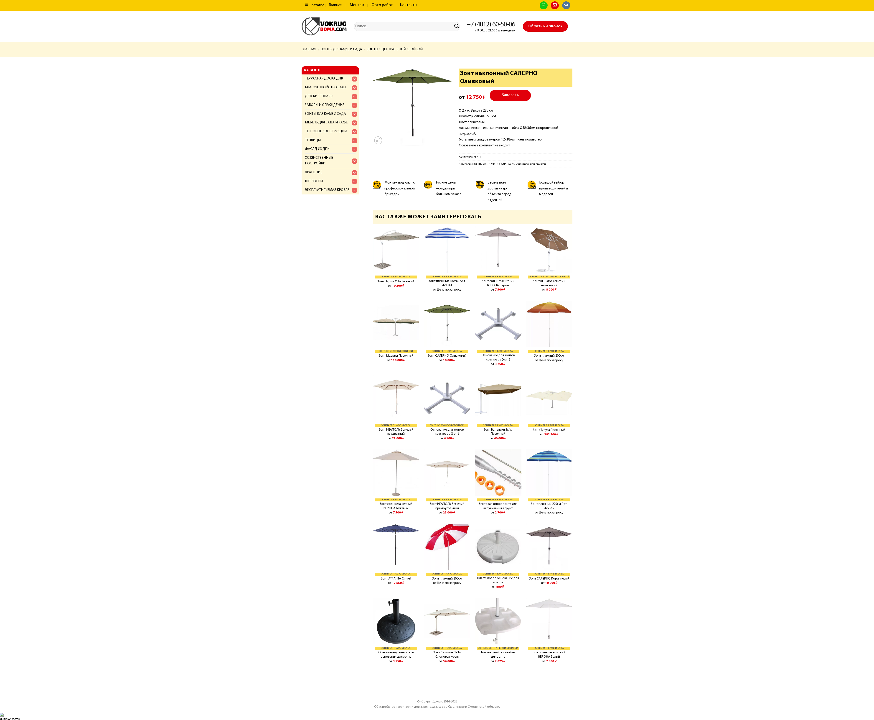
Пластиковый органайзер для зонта (498, 655)
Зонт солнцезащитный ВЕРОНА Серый (498, 283)
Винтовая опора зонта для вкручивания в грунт (498, 506)
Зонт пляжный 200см (549, 355)
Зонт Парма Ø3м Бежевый (395, 281)
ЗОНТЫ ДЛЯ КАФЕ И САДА (341, 49)
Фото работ (382, 5)
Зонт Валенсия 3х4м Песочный (498, 432)
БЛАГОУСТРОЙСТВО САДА (326, 87)
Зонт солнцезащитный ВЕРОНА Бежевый (396, 506)
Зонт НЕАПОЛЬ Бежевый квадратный (396, 432)
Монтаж (357, 5)
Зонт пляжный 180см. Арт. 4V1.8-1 (447, 283)
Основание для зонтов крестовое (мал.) (498, 357)
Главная (335, 5)
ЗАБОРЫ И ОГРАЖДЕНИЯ (324, 105)
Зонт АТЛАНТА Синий (396, 578)
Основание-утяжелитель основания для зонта (396, 655)
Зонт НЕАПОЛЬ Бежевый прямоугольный (447, 506)
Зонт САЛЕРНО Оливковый (447, 355)
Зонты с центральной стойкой (395, 49)
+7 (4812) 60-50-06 (491, 24)
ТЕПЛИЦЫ (313, 140)
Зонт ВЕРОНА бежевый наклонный (549, 283)
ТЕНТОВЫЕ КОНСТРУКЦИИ (326, 131)
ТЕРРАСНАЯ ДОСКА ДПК (324, 78)
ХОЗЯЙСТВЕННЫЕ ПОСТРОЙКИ (319, 161)
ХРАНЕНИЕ (313, 172)
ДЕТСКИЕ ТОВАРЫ (319, 96)
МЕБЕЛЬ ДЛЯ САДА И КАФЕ (326, 122)
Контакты (408, 5)
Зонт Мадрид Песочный (396, 355)
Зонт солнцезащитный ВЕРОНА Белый (549, 655)
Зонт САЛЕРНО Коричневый (549, 578)
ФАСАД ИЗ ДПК (317, 149)
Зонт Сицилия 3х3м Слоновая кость (447, 655)
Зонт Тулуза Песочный (549, 430)
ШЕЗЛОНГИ (314, 181)
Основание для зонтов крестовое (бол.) (447, 432)
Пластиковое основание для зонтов (498, 580)
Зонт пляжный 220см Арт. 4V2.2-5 (549, 506)
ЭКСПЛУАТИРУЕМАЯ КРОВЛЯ (327, 190)
